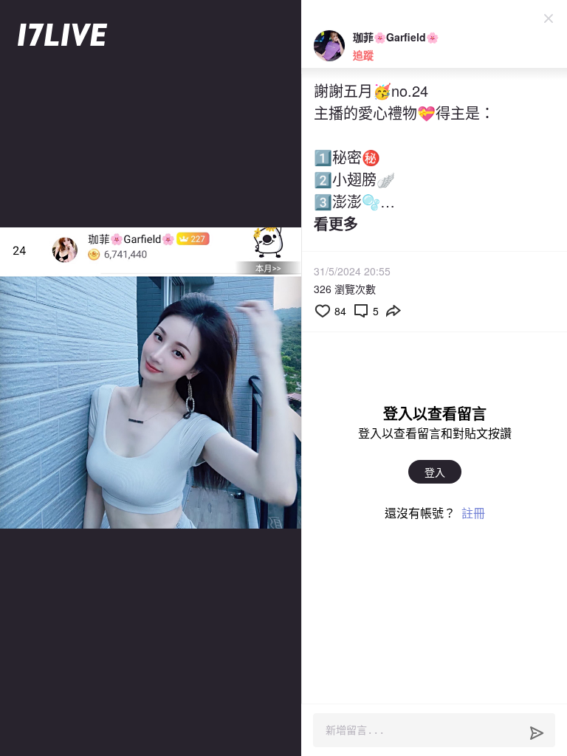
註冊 (473, 512)
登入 (435, 471)
